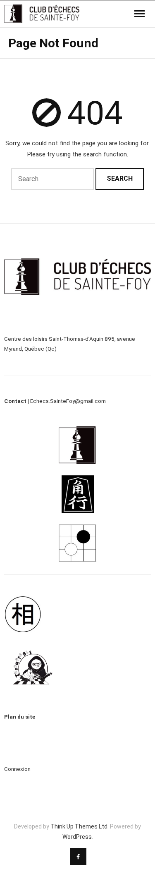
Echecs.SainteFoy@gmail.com (68, 401)
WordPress (77, 836)
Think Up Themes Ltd (78, 826)
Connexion (17, 769)
